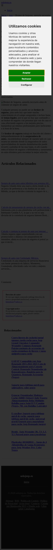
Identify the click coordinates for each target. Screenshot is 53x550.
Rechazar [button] (26, 78)
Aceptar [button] (26, 72)
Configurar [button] (26, 85)
